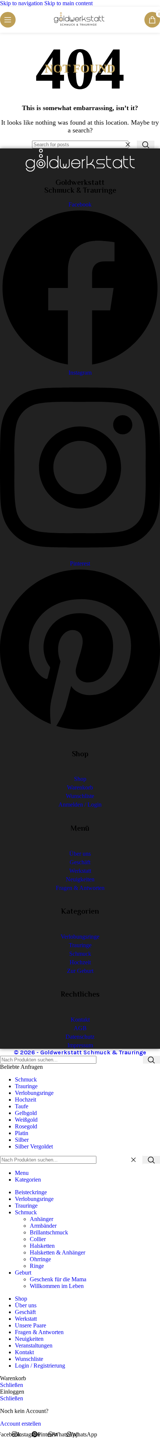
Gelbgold (26, 1113)
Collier (38, 1239)
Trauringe (26, 1086)
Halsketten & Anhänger (57, 1252)
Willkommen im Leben (57, 1286)
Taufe (21, 1106)
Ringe (37, 1266)
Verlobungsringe (34, 1093)
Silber (22, 1140)
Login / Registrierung (40, 1365)
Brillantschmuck (49, 1232)
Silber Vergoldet (34, 1146)
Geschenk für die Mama (58, 1279)
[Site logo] (80, 25)
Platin (21, 1133)
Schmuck (26, 1079)
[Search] (145, 144)
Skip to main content (68, 3)
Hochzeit (25, 1099)
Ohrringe (40, 1259)
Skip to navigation (22, 3)
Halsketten (42, 1246)
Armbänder (43, 1226)
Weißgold (26, 1119)
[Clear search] (129, 144)
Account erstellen (20, 1423)
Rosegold (26, 1126)
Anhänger (41, 1219)
